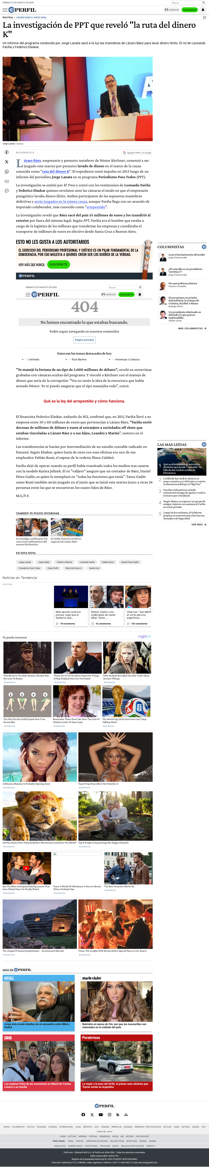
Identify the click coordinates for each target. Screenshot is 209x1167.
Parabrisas (104, 1136)
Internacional (66, 1127)
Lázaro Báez (32, 160)
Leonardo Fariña (87, 562)
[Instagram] (109, 1115)
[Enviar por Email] (7, 181)
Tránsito (150, 1146)
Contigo (80, 1141)
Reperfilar (117, 1127)
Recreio (143, 1141)
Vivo (203, 1127)
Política (31, 1127)
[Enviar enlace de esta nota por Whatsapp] (7, 172)
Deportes (87, 1127)
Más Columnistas (190, 328)
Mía (122, 1136)
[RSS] (117, 1115)
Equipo (116, 1146)
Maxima (152, 1141)
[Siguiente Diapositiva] (150, 609)
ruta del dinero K (55, 171)
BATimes (130, 1136)
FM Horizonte (142, 1136)
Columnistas (170, 247)
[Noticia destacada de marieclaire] (117, 978)
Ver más (197, 524)
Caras (176, 1127)
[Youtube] (101, 1115)
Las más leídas (171, 444)
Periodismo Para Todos (29, 568)
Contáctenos (91, 1146)
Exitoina (186, 1127)
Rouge (115, 1136)
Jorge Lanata (25, 562)
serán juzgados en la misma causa (60, 201)
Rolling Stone (117, 1141)
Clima (78, 1127)
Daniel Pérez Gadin (130, 562)
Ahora (7, 1127)
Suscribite (189, 10)
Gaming (195, 1127)
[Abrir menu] (5, 10)
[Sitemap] (126, 1115)
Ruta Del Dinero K (73, 568)
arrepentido (96, 207)
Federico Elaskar (64, 562)
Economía (41, 1127)
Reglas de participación (132, 1146)
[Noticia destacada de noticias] (39, 978)
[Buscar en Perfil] (203, 2)
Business (128, 1127)
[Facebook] (83, 1115)
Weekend (83, 1136)
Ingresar (174, 10)
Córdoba (105, 1127)
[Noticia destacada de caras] (39, 1038)
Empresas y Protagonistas (148, 1127)
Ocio (96, 1127)
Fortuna (93, 1136)
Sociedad (52, 1127)
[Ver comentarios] (203, 18)
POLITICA (8, 17)
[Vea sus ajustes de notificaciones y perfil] (203, 10)
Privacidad (105, 1146)
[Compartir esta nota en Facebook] (7, 152)
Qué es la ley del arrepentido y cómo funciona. (84, 401)
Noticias (167, 1127)
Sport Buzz (131, 1141)
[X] (92, 1115)
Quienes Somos (75, 1146)
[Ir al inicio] (22, 10)
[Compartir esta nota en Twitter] (7, 162)
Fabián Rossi (108, 562)
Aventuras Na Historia (97, 1141)
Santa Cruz (94, 568)
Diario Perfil (53, 568)
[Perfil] (22, 970)
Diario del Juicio (104, 1132)
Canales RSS (60, 1146)
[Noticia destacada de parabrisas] (117, 1038)
